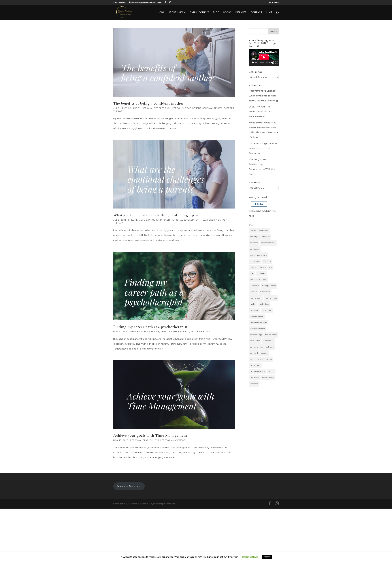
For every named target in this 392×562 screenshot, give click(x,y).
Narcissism (254, 310)
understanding (268, 378)
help (264, 280)
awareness (263, 231)
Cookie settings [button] (250, 557)
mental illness (271, 298)
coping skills (255, 261)
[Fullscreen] (276, 62)
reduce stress (271, 335)
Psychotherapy (200, 332)
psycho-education (257, 329)
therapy (269, 359)
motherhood (264, 304)
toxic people (255, 365)
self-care (270, 347)
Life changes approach (156, 108)
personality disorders (258, 322)
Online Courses (199, 12)
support (264, 353)
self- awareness (256, 347)
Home (161, 12)
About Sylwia (177, 12)
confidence (254, 249)
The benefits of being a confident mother (148, 103)
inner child (254, 286)
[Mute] (272, 62)
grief (252, 273)
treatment (254, 378)
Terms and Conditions (129, 486)
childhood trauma (268, 243)
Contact (256, 12)
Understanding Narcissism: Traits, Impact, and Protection (264, 148)
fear (270, 267)
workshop (254, 384)
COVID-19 (267, 261)
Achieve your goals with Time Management (150, 435)
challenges (254, 237)
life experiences (269, 286)
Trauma (271, 371)
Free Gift (241, 12)
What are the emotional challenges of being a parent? (159, 215)
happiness (261, 273)
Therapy (118, 111)
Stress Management (172, 440)
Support (229, 108)
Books (227, 12)
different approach (258, 267)
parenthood (266, 310)
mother (253, 304)
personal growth (256, 316)
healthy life (255, 280)
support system (256, 359)
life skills (253, 292)
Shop (269, 12)
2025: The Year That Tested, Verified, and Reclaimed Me (260, 111)
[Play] (252, 62)
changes (266, 237)
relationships (268, 341)
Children (135, 108)
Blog (216, 12)
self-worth (254, 353)
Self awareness (212, 108)
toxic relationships (257, 371)
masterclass (265, 292)
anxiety (253, 231)
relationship (209, 220)
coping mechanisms (258, 255)
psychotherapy (256, 335)
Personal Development (186, 108)
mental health (256, 298)
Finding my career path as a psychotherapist (150, 326)
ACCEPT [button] (267, 557)
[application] (264, 57)
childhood (254, 243)
